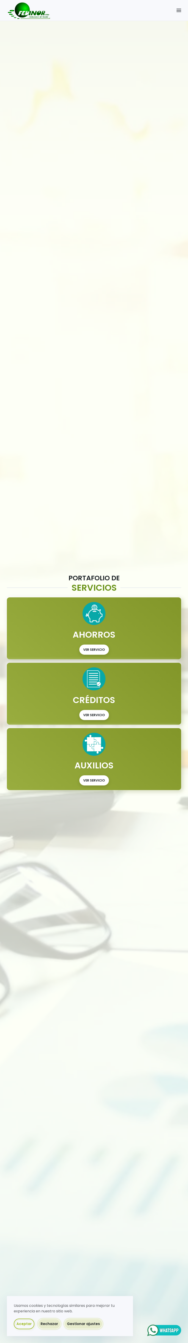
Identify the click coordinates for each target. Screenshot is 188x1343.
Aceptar (24, 1323)
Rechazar (49, 1323)
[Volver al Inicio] (28, 10)
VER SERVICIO (94, 649)
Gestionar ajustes (83, 1323)
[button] (179, 10)
